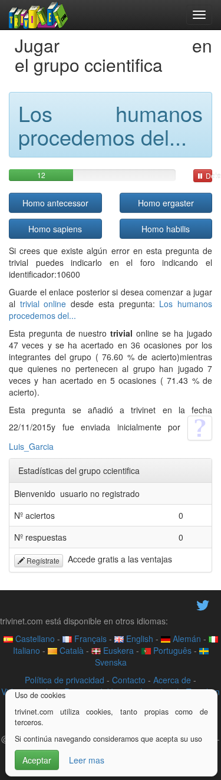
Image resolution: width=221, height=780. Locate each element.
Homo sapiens (55, 229)
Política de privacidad (64, 680)
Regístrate (42, 560)
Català (70, 650)
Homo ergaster (166, 203)
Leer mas (86, 760)
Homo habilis (165, 229)
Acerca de (172, 680)
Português (171, 650)
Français (89, 638)
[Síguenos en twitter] (202, 604)
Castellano (34, 638)
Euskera (117, 650)
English (138, 638)
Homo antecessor (55, 203)
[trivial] (38, 14)
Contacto (129, 680)
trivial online (43, 304)
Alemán (185, 638)
